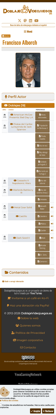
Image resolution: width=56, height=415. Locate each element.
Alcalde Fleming (42, 246)
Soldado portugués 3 (42, 163)
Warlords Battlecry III (22, 191)
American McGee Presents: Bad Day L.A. (21, 116)
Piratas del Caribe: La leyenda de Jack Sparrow (22, 127)
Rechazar (49, 411)
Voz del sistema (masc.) (42, 191)
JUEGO (11, 110)
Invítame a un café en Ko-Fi (30, 298)
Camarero (43, 261)
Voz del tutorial (43, 182)
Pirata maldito (43, 137)
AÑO (4, 110)
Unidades (43, 199)
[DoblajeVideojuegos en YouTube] (36, 21)
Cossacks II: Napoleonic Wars (21, 182)
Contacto (29, 347)
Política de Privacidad (30, 333)
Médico (43, 223)
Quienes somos (29, 325)
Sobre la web (29, 318)
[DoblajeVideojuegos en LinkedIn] (30, 21)
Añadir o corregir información (14, 281)
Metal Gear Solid (23, 207)
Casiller (43, 230)
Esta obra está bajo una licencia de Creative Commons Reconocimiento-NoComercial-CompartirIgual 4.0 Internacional (28, 362)
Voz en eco (43, 145)
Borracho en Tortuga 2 (43, 172)
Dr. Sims (43, 254)
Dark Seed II (23, 238)
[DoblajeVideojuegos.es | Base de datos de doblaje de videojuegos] (28, 9)
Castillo (23, 216)
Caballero (43, 216)
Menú (29, 31)
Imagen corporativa (29, 340)
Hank (43, 238)
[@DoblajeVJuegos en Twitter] (19, 21)
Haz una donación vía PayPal (29, 305)
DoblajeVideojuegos (28, 384)
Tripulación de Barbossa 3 (42, 126)
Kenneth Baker (43, 207)
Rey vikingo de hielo (43, 153)
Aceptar (36, 411)
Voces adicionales (42, 116)
